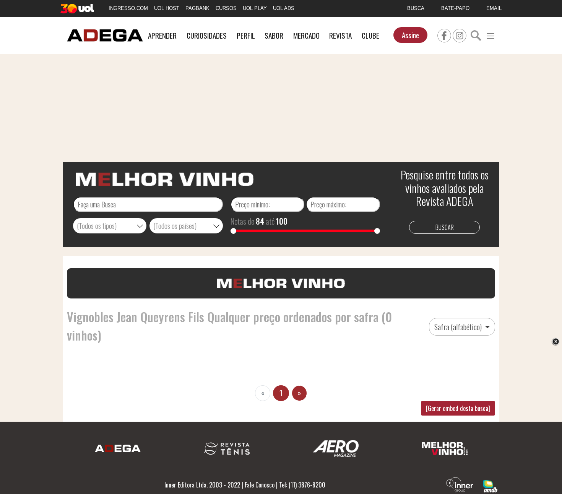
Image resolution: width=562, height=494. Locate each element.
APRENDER (162, 35)
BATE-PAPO (455, 8)
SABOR (274, 35)
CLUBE (370, 35)
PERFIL (246, 35)
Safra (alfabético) (458, 327)
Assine (410, 35)
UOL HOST (166, 8)
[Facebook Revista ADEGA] (444, 34)
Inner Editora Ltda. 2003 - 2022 (202, 484)
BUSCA (415, 8)
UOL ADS (283, 8)
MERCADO (306, 35)
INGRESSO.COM (128, 8)
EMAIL (494, 8)
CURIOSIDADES (207, 35)
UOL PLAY (255, 8)
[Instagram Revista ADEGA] (459, 34)
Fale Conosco (260, 484)
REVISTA (340, 35)
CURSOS (226, 8)
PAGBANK (197, 8)
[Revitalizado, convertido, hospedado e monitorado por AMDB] (490, 485)
